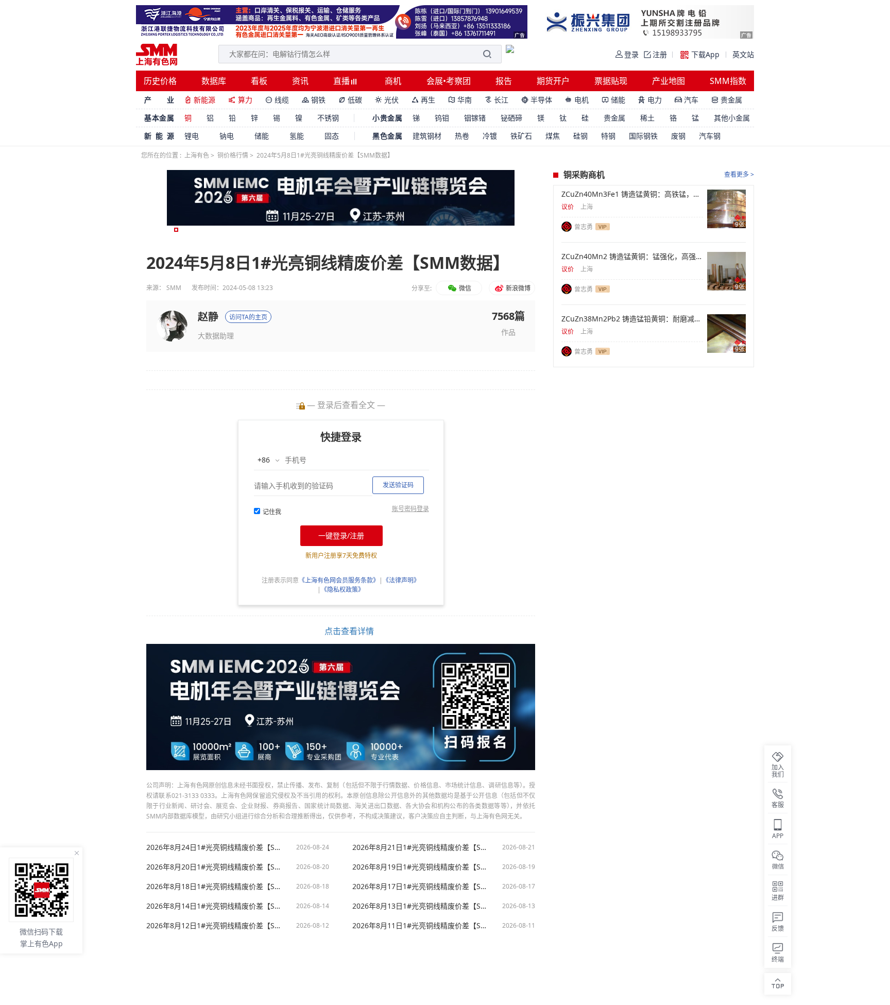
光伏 (387, 100)
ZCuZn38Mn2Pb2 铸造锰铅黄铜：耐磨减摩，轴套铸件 (632, 318)
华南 (460, 100)
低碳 (350, 100)
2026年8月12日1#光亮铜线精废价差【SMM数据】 (215, 925)
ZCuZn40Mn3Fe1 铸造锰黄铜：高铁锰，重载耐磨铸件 (632, 194)
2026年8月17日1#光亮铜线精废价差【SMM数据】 (421, 886)
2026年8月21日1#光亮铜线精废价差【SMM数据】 (421, 847)
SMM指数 (728, 81)
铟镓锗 (475, 118)
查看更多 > (739, 174)
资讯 (300, 81)
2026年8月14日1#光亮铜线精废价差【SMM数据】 (215, 906)
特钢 (608, 136)
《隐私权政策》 (342, 589)
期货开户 (553, 81)
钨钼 (442, 118)
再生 (423, 100)
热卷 (462, 136)
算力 (240, 100)
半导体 (536, 100)
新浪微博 (517, 288)
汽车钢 (710, 136)
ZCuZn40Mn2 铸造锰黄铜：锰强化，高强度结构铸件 (632, 256)
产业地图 (668, 81)
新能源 (199, 100)
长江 (496, 100)
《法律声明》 (401, 580)
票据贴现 (610, 81)
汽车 (686, 100)
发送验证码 (398, 485)
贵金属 (726, 100)
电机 (577, 100)
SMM (173, 287)
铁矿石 (521, 136)
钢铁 (314, 100)
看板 (259, 81)
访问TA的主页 (248, 317)
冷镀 (490, 136)
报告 (503, 81)
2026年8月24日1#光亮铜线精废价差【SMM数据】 (215, 847)
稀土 (647, 118)
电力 (650, 100)
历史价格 (160, 81)
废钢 (678, 136)
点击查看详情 (349, 631)
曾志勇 (583, 227)
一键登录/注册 (341, 535)
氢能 (296, 136)
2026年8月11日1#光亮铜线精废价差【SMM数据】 (421, 925)
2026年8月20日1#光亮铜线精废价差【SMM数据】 (215, 867)
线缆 (277, 100)
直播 (342, 81)
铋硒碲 (511, 118)
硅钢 (580, 136)
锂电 (191, 136)
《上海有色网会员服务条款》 (339, 580)
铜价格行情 (232, 155)
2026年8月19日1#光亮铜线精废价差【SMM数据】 (421, 867)
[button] (176, 230)
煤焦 (552, 136)
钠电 (226, 136)
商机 (393, 81)
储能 (613, 100)
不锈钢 (328, 118)
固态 (331, 136)
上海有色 (196, 155)
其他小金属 (732, 118)
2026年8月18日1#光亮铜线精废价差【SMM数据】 (215, 886)
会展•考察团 (448, 81)
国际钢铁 (643, 136)
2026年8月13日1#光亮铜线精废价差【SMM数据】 (421, 906)
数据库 (213, 81)
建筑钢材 (427, 136)
